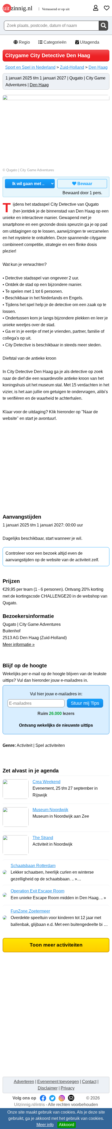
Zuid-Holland (72, 67)
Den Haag (98, 67)
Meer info (45, 1124)
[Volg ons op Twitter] (52, 1098)
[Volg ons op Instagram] (61, 1098)
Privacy (67, 1088)
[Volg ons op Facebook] (43, 1098)
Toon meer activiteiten (56, 945)
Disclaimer (48, 1088)
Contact (89, 1081)
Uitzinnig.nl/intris (29, 1104)
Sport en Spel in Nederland (30, 67)
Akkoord (66, 1124)
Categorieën (54, 42)
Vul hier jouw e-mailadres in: (56, 694)
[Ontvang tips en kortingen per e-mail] (71, 1098)
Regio (24, 42)
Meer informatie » (19, 644)
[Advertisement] (56, 470)
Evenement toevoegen (58, 1081)
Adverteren (24, 1081)
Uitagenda (89, 42)
